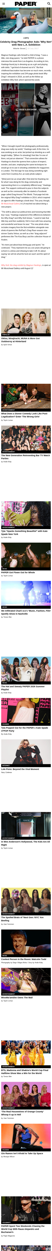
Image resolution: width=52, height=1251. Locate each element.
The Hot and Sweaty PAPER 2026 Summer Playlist (23, 688)
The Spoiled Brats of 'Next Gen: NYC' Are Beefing (22, 919)
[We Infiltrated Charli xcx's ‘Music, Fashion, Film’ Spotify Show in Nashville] (26, 593)
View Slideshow (27, 109)
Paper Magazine (9, 1236)
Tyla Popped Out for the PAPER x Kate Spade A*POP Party (24, 729)
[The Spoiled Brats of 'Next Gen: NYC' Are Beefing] (26, 900)
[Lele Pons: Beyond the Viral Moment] (26, 751)
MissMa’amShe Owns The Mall (17, 997)
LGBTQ (26, 38)
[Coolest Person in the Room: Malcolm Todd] (26, 942)
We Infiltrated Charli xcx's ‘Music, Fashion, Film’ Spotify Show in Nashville (26, 612)
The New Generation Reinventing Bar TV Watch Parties (25, 457)
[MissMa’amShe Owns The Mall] (26, 980)
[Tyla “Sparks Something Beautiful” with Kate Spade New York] (26, 513)
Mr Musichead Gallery (10, 204)
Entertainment (8, 410)
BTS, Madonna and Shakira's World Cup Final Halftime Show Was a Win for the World (24, 1071)
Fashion (5, 724)
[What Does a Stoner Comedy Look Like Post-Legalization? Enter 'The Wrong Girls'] (26, 396)
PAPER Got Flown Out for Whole (18, 572)
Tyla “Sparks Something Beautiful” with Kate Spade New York (24, 532)
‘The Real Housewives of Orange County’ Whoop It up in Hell (22, 1113)
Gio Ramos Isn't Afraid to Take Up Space (22, 1153)
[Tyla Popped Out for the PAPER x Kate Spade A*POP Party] (26, 710)
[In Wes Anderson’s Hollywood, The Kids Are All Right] (26, 824)
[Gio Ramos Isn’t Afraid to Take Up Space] (26, 1136)
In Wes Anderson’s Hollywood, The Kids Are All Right (25, 843)
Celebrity (6, 1222)
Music (4, 569)
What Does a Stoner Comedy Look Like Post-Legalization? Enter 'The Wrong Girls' (24, 415)
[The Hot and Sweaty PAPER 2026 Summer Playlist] (26, 669)
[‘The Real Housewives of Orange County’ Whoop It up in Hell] (26, 1094)
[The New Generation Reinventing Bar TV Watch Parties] (26, 438)
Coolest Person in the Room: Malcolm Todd (23, 959)
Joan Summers (8, 924)
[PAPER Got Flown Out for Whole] (26, 555)
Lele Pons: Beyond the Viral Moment (20, 769)
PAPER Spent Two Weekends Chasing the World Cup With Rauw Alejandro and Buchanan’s (23, 1229)
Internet (6, 765)
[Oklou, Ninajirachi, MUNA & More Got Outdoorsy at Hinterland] (26, 321)
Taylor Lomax (8, 420)
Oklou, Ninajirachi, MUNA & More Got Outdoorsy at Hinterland (20, 340)
